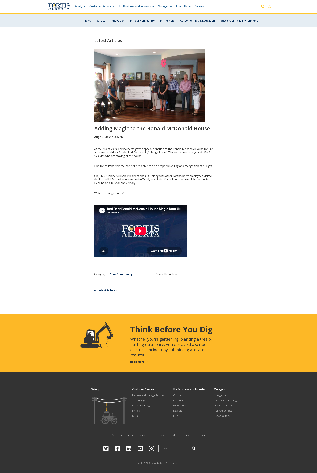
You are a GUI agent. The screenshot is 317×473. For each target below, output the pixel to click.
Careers (199, 6)
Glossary (159, 435)
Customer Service (100, 6)
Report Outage (222, 415)
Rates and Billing (141, 405)
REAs (175, 415)
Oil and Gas (179, 400)
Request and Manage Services (148, 395)
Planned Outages (223, 410)
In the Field (167, 20)
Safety (78, 6)
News (87, 20)
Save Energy (138, 400)
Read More (137, 362)
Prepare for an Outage (226, 400)
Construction (180, 395)
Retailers (177, 410)
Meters (136, 410)
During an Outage (223, 405)
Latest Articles (107, 290)
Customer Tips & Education (197, 20)
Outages (163, 6)
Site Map (172, 435)
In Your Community (142, 20)
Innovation (118, 20)
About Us (181, 6)
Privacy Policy (188, 435)
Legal (202, 435)
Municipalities (180, 405)
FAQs (135, 415)
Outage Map (220, 395)
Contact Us (144, 435)
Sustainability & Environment (239, 20)
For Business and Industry (134, 6)
